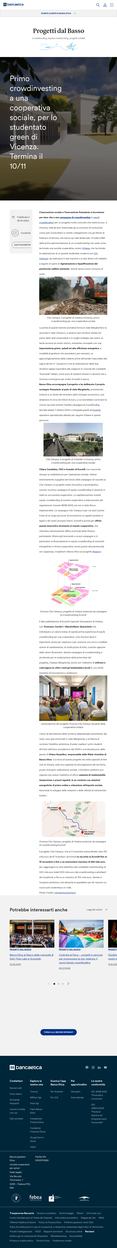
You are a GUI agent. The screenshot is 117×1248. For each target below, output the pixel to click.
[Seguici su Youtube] (105, 1067)
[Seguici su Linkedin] (99, 1067)
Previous (48, 983)
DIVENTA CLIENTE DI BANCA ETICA (56, 13)
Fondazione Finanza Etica (37, 1120)
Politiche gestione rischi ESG (78, 1222)
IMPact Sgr (35, 1097)
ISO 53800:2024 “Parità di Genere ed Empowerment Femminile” (98, 1113)
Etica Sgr (34, 1103)
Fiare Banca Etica (36, 1111)
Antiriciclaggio (66, 1213)
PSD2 (38, 1231)
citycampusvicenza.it (65, 892)
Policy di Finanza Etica (50, 1222)
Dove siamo (16, 1093)
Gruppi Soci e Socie (37, 1139)
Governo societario (46, 1213)
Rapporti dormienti (53, 1231)
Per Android (57, 1091)
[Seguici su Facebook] (87, 1067)
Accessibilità (75, 1236)
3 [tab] (62, 984)
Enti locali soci (93, 1213)
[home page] (13, 4)
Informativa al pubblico (66, 1217)
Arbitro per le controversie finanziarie (29, 1236)
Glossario (75, 1091)
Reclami (89, 1231)
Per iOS (54, 1097)
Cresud (34, 1091)
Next (68, 984)
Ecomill (96, 410)
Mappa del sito (88, 1217)
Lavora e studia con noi (17, 1111)
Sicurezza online (73, 1231)
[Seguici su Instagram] (93, 1067)
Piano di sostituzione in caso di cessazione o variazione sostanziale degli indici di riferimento (56, 1226)
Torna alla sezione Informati (58, 1032)
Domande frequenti (15, 1101)
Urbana (86, 248)
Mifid (101, 1217)
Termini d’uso (43, 1240)
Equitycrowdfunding (24, 245)
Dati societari (16, 1118)
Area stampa (77, 1097)
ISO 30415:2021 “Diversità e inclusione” (99, 1095)
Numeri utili (16, 1088)
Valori (33, 1146)
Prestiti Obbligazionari (21, 1231)
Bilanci (80, 1213)
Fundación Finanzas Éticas (38, 1130)
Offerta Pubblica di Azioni (23, 1222)
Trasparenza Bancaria (22, 1213)
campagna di (75, 217)
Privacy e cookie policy (21, 1240)
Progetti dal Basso (20, 949)
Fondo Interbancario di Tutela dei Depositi (31, 1217)
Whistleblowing (58, 1236)
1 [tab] (54, 984)
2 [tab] (58, 984)
